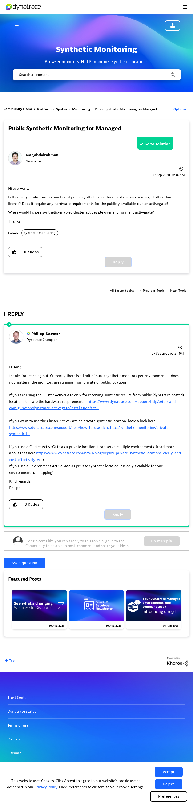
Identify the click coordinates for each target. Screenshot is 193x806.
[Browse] (19, 25)
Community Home (18, 109)
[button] (169, 772)
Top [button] (12, 661)
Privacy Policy (45, 787)
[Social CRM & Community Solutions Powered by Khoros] (177, 662)
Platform (44, 109)
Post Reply (161, 541)
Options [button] (179, 109)
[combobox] (96, 74)
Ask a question (24, 563)
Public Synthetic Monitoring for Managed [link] (126, 109)
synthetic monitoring (40, 233)
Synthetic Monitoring (73, 109)
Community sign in (172, 25)
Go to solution (158, 144)
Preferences (168, 796)
